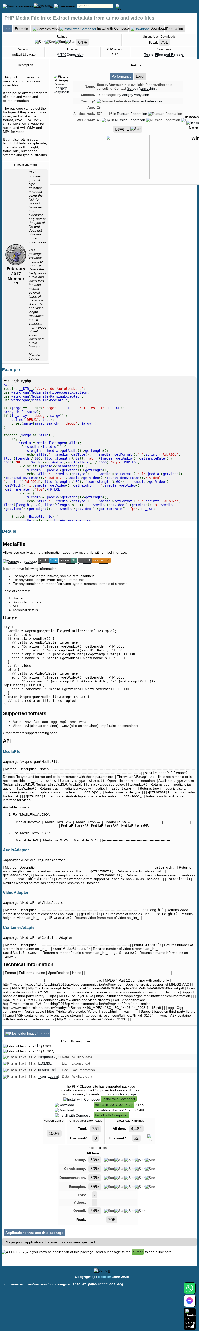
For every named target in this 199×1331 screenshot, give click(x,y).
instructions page (123, 1094)
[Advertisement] (136, 229)
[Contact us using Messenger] (189, 1304)
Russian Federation (147, 101)
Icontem (104, 1277)
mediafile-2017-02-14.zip (114, 1105)
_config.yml (48, 1076)
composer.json (50, 1057)
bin (37, 1046)
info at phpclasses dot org (98, 1284)
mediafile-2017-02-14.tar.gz (115, 1110)
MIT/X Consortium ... (72, 54)
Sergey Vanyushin (61, 90)
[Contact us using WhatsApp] (190, 1291)
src (37, 1051)
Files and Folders (169, 54)
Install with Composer (118, 1099)
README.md (47, 1070)
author (138, 1252)
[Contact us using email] (192, 1319)
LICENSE (45, 1063)
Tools (148, 54)
